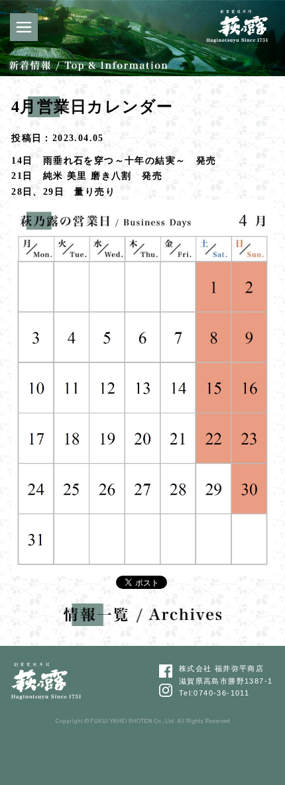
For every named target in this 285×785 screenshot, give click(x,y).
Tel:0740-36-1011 (214, 693)
